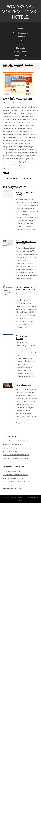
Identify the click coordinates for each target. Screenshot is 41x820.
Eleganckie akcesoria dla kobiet (12, 488)
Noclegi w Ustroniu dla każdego (25, 193)
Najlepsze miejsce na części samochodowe (15, 474)
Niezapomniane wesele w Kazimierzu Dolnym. (26, 288)
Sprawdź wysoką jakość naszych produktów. (16, 481)
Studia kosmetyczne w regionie (12, 485)
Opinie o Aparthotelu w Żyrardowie (26, 242)
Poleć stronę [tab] (26, 178)
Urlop (10, 64)
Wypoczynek (18, 64)
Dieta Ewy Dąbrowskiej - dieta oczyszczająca (16, 454)
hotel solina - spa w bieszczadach (12, 444)
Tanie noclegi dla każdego (10, 451)
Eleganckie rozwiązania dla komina (13, 478)
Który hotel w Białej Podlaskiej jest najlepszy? (16, 458)
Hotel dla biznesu (23, 385)
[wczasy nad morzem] (18, 83)
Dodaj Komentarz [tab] (13, 178)
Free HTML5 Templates (28, 498)
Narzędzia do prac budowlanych (12, 471)
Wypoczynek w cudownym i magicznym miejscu (16, 448)
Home (5, 64)
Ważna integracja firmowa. (23, 337)
